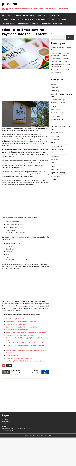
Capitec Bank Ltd (56, 87)
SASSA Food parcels (12, 355)
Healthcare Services (8, 23)
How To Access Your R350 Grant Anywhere (20, 335)
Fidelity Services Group (58, 113)
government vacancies (9, 19)
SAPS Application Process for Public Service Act (16, 428)
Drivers (53, 19)
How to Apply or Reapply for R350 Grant (20, 358)
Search (53, 34)
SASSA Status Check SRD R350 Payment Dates (21, 327)
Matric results (55, 136)
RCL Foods (54, 153)
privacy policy (6, 426)
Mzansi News (55, 139)
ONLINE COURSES (23, 23)
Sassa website (21, 141)
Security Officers (42, 19)
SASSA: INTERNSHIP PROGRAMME (17, 330)
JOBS (9, 15)
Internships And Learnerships (24, 15)
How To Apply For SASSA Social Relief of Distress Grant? (25, 361)
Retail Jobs (55, 15)
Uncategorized (55, 176)
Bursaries (62, 19)
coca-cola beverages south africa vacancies (61, 95)
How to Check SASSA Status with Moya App (21, 322)
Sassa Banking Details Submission (17, 319)
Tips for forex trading (58, 173)
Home (3, 15)
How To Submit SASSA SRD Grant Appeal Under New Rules (26, 343)
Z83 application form (8, 430)
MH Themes (50, 435)
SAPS (53, 163)
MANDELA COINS (57, 133)
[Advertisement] (25, 85)
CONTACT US (6, 422)
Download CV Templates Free (52, 23)
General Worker (27, 19)
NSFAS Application (57, 146)
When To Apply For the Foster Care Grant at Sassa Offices (26, 332)
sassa (9, 366)
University (35, 23)
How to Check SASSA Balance (16, 324)
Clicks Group (55, 91)
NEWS (53, 143)
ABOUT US (5, 420)
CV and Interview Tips (58, 100)
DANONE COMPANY (58, 103)
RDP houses (55, 156)
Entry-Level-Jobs (43, 15)
